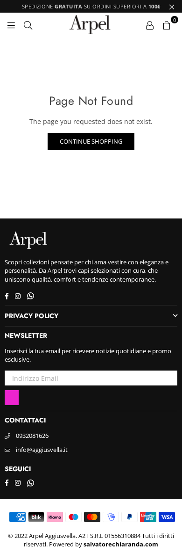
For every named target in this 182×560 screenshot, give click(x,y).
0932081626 (32, 435)
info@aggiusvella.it (42, 449)
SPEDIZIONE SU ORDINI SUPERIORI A (91, 6)
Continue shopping (91, 141)
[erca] (28, 24)
